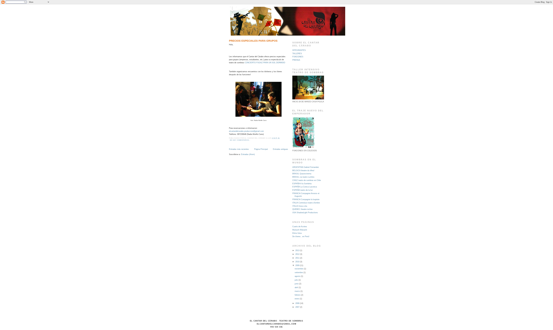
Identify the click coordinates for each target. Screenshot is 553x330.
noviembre (299, 269)
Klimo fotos (297, 233)
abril (297, 287)
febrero (298, 295)
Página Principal (261, 149)
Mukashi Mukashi (299, 230)
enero (297, 299)
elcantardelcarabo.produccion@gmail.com (246, 131)
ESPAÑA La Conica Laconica (304, 187)
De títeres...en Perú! (300, 236)
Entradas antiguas (280, 149)
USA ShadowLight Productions (305, 212)
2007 (297, 307)
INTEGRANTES (299, 50)
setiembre (299, 272)
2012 (297, 254)
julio (297, 280)
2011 (297, 258)
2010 (297, 262)
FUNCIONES (297, 57)
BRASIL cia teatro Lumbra (303, 177)
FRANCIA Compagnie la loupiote (305, 199)
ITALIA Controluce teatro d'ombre (306, 203)
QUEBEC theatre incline (302, 209)
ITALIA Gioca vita (299, 206)
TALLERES (297, 53)
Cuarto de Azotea (299, 226)
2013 (297, 250)
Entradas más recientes (239, 149)
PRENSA (296, 60)
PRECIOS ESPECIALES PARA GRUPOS (253, 40)
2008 (297, 303)
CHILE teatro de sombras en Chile (306, 180)
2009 (297, 265)
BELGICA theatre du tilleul (303, 170)
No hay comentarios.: (240, 140)
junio (297, 284)
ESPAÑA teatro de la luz (302, 190)
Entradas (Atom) (248, 154)
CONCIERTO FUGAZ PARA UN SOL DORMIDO (265, 63)
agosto (298, 276)
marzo (297, 291)
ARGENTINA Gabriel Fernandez (305, 167)
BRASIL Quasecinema (301, 174)
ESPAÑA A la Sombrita (301, 184)
